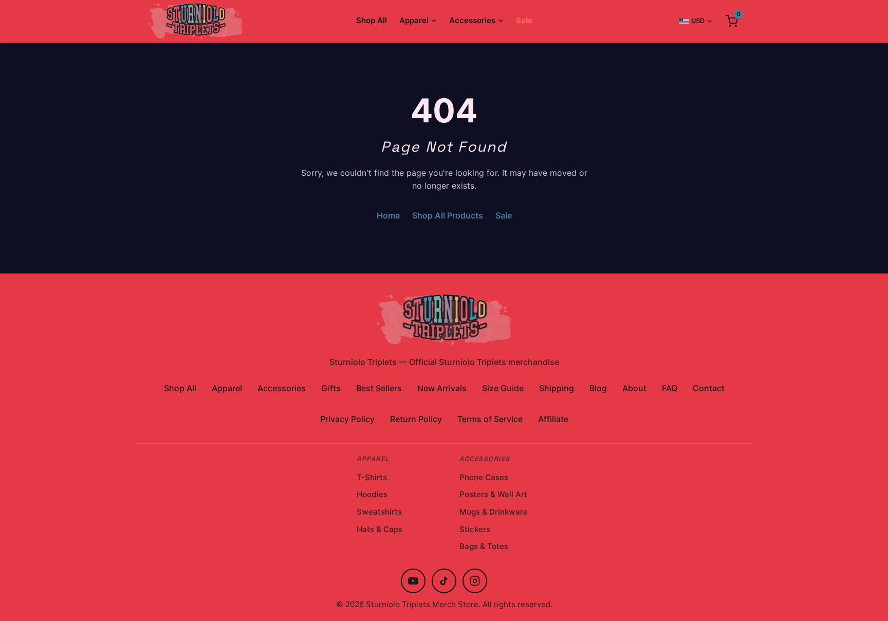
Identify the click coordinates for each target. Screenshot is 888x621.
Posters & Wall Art (493, 494)
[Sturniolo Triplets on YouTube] (413, 581)
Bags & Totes (483, 546)
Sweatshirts (379, 512)
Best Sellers (379, 388)
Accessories (472, 20)
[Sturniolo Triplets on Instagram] (474, 581)
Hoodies (372, 494)
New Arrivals (442, 388)
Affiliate (553, 419)
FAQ (669, 388)
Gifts (331, 388)
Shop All (371, 20)
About (634, 388)
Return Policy (416, 419)
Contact (709, 388)
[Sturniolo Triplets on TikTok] (444, 581)
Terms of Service (490, 419)
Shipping (556, 388)
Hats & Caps (379, 529)
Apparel (414, 20)
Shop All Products (447, 215)
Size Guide (503, 388)
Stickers (474, 529)
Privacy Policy (347, 419)
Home (388, 215)
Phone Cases (483, 477)
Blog (598, 388)
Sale (524, 20)
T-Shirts (372, 477)
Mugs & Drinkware (493, 512)
